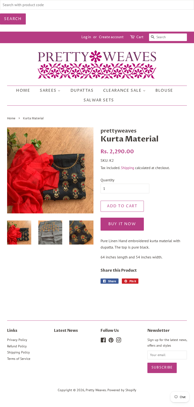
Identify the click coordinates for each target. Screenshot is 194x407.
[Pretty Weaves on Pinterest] (111, 341)
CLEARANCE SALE (123, 90)
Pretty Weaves (96, 390)
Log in (86, 37)
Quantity (107, 180)
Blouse (164, 90)
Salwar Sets (99, 100)
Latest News (66, 330)
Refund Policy (17, 346)
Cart (140, 37)
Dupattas (82, 90)
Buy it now (122, 224)
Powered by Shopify (121, 390)
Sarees (49, 90)
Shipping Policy (18, 352)
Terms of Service (18, 359)
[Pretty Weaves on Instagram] (118, 341)
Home (23, 90)
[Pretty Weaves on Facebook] (103, 341)
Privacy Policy (17, 340)
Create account (111, 37)
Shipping (127, 168)
